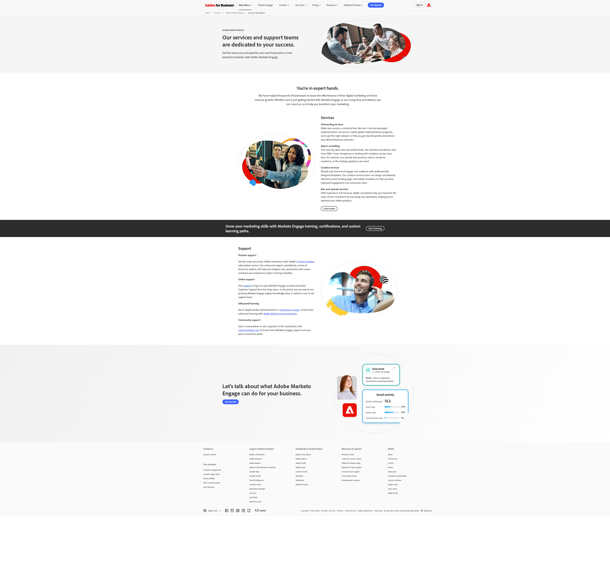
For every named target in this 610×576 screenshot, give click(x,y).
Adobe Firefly (301, 463)
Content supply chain (211, 474)
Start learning (375, 228)
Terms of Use (350, 510)
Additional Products (352, 5)
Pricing (315, 5)
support (247, 285)
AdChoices (428, 510)
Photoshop (300, 480)
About (390, 454)
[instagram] (232, 510)
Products (217, 13)
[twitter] (237, 510)
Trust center (392, 489)
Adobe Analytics (255, 459)
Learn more (329, 208)
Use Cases (299, 5)
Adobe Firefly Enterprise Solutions (262, 467)
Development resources (351, 480)
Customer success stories (351, 459)
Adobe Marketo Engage (235, 13)
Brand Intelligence (256, 480)
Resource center (348, 454)
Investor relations (394, 480)
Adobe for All (393, 493)
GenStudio (253, 497)
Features (283, 5)
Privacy (340, 510)
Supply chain (393, 484)
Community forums (349, 476)
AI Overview (392, 459)
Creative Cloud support (351, 471)
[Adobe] (429, 5)
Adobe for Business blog (351, 463)
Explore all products (257, 454)
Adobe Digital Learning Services (280, 313)
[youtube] (249, 510)
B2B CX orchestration (211, 483)
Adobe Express (255, 463)
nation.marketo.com (248, 330)
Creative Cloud (255, 484)
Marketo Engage (265, 5)
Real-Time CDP (255, 501)
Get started (376, 5)
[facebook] (226, 510)
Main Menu (244, 5)
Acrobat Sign (254, 471)
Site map (378, 510)
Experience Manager (257, 489)
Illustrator (299, 476)
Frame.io (252, 493)
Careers (391, 463)
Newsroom (392, 471)
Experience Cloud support (352, 467)
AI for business (209, 487)
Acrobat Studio (255, 476)
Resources (331, 5)
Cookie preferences (365, 510)
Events (390, 467)
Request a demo (209, 454)
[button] (211, 511)
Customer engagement (212, 470)
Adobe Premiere (302, 484)
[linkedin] (243, 510)
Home (207, 13)
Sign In (419, 4)
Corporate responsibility (397, 476)
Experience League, (290, 309)
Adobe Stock (300, 467)
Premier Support (305, 261)
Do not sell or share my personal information (401, 510)
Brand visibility (209, 478)
